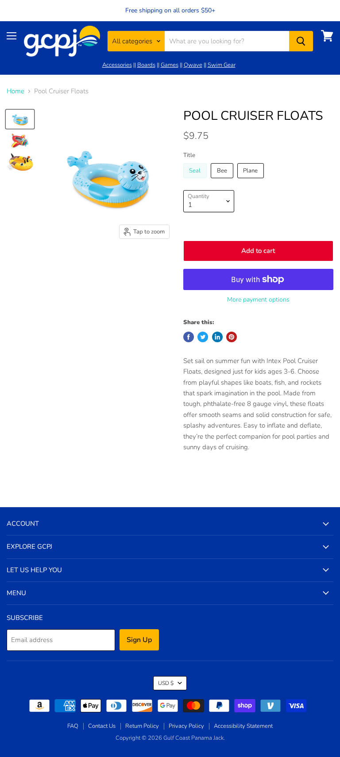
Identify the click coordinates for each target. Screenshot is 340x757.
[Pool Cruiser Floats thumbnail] (20, 119)
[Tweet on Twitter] (202, 337)
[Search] (301, 41)
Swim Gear (222, 65)
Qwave (193, 65)
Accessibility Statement (243, 726)
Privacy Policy (186, 726)
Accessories (117, 65)
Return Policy (142, 726)
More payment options (258, 299)
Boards (146, 65)
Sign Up (139, 640)
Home (15, 91)
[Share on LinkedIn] (217, 337)
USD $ (166, 683)
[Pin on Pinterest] (231, 337)
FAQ (72, 726)
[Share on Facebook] (188, 337)
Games (169, 65)
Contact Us (102, 726)
